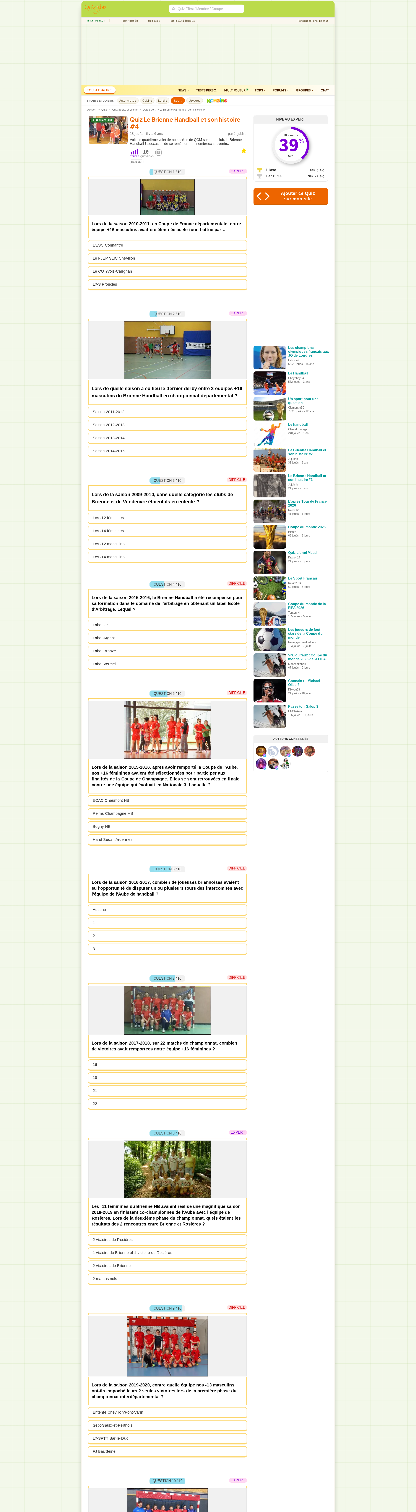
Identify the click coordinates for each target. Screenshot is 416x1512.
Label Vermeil (105, 664)
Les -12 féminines (108, 518)
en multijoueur (182, 21)
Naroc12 (293, 510)
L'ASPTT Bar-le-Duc (110, 1438)
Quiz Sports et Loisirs (125, 109)
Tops (259, 90)
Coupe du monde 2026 (307, 527)
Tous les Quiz (98, 90)
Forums (280, 90)
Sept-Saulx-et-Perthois (112, 1425)
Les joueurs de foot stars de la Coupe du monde (305, 633)
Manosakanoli (297, 664)
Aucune (99, 910)
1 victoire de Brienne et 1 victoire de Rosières (132, 1252)
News (182, 90)
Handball (136, 161)
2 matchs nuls (105, 1279)
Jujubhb (240, 134)
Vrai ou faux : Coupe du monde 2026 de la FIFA (307, 657)
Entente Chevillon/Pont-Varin (118, 1412)
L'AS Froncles (105, 284)
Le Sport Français (303, 578)
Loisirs (162, 100)
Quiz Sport (149, 109)
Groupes (303, 90)
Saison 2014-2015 (109, 451)
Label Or (100, 625)
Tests (206, 90)
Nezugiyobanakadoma (302, 642)
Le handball (298, 424)
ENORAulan (296, 711)
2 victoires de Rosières (113, 1239)
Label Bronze (104, 651)
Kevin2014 (295, 583)
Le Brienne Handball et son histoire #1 (307, 478)
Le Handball (298, 373)
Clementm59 (296, 407)
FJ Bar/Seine (104, 1451)
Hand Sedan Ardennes (112, 839)
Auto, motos (127, 100)
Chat (325, 90)
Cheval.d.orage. (298, 429)
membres (153, 21)
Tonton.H (294, 612)
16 (95, 1064)
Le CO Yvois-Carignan (112, 271)
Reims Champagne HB (113, 813)
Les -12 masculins (109, 544)
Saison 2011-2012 (109, 412)
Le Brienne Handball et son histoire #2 (307, 452)
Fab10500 (274, 176)
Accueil (91, 109)
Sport (178, 100)
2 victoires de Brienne (112, 1266)
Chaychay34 (296, 378)
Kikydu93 (294, 689)
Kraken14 (294, 557)
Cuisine (147, 100)
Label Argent (104, 638)
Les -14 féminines (108, 531)
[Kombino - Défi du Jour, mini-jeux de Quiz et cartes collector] (216, 100)
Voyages (195, 100)
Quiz (104, 109)
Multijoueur (234, 90)
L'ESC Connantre (108, 245)
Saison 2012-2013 (109, 425)
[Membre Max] (264, 755)
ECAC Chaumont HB (111, 800)
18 (95, 1077)
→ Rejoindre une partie (311, 21)
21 (95, 1090)
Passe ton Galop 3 (303, 706)
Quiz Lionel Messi (302, 553)
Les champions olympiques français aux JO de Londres (308, 351)
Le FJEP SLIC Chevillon (114, 258)
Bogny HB (101, 826)
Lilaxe (271, 170)
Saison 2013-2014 (109, 438)
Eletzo (292, 531)
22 (95, 1103)
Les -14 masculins (109, 557)
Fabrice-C (294, 360)
